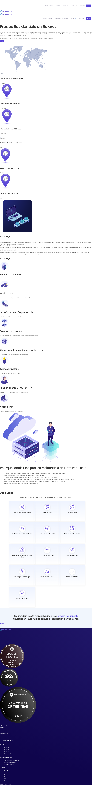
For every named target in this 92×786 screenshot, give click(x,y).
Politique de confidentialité (11, 760)
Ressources (66, 5)
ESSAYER (89, 6)
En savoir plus (72, 562)
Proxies (51, 5)
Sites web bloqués (9, 764)
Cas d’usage (59, 5)
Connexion (82, 5)
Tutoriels (6, 776)
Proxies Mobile (8, 752)
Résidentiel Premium (9, 754)
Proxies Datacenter (9, 750)
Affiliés (6, 778)
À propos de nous (9, 774)
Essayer (2, 41)
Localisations (7, 772)
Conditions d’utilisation (10, 762)
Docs (73, 5)
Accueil (46, 5)
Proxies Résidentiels (9, 748)
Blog (5, 780)
